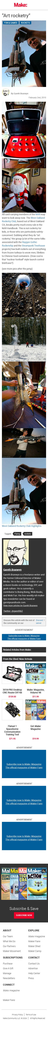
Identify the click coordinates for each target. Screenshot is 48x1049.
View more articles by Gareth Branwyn (20, 605)
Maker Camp (34, 951)
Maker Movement (12, 951)
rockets (27, 533)
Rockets (25, 22)
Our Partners (9, 946)
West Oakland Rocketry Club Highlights (21, 525)
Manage (7, 973)
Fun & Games (10, 22)
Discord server (39, 622)
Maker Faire (34, 941)
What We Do (9, 941)
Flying (17, 533)
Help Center (34, 973)
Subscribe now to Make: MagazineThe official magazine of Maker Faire (24, 637)
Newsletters (9, 978)
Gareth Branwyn (12, 569)
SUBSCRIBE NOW (24, 915)
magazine (36, 936)
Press (31, 978)
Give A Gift (8, 968)
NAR (38, 214)
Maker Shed (34, 946)
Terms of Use (31, 1014)
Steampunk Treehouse (33, 245)
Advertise (33, 968)
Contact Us (34, 963)
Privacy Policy (17, 1014)
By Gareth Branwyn (19, 93)
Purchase (7, 963)
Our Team (8, 936)
